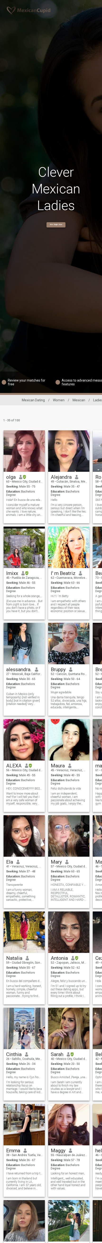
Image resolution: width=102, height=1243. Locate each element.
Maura (58, 766)
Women (59, 400)
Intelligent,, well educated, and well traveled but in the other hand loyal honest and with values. (68, 1183)
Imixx (12, 573)
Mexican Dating (33, 400)
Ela (9, 862)
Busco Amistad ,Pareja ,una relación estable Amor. (69, 1077)
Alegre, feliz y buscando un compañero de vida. (69, 981)
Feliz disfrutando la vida (66, 788)
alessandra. (19, 669)
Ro (98, 477)
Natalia (14, 958)
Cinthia (14, 1054)
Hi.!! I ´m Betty (60, 596)
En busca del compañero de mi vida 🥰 (24, 981)
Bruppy (58, 669)
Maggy (58, 1150)
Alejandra (61, 477)
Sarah (57, 1054)
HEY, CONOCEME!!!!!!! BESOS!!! (24, 788)
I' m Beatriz (63, 573)
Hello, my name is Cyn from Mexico (24, 1077)
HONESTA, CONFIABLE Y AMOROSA (69, 884)
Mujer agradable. (61, 692)
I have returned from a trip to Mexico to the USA (24, 1173)
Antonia (59, 958)
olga (11, 477)
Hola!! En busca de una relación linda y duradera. (24, 500)
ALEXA (14, 766)
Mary (56, 862)
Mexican (79, 400)
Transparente (14, 884)
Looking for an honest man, (68, 1173)
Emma (13, 1150)
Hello (54, 500)
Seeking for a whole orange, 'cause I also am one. (24, 596)
